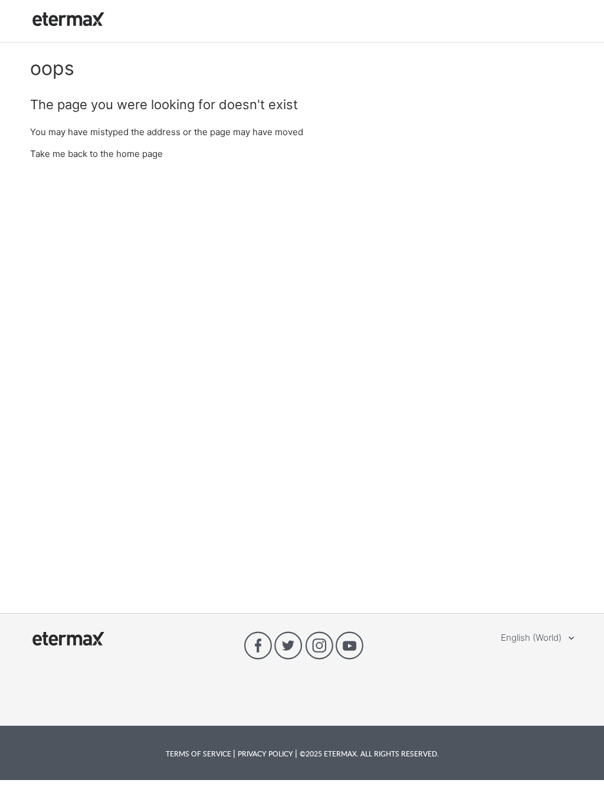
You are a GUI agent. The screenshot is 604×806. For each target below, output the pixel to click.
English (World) (532, 637)
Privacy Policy (266, 753)
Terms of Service (199, 753)
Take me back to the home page (96, 153)
